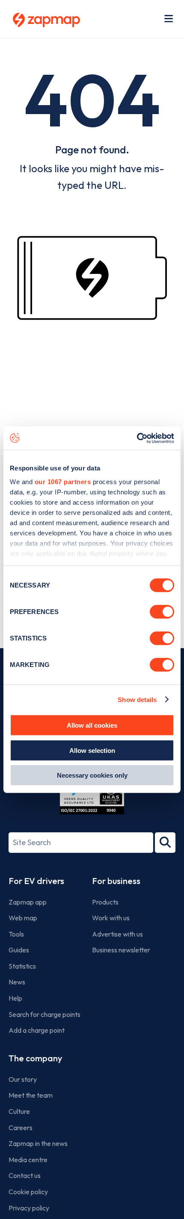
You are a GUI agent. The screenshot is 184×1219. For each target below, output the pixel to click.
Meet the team (31, 1095)
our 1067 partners (63, 481)
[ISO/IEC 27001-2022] (92, 794)
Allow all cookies (92, 725)
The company (35, 1058)
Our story (23, 1079)
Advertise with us (117, 934)
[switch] (162, 612)
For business (116, 880)
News (17, 982)
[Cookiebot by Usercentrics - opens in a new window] (136, 438)
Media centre (28, 1159)
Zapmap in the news (38, 1143)
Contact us (25, 1175)
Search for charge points (44, 1014)
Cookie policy (28, 1191)
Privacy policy (29, 1208)
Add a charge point (37, 1030)
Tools (16, 934)
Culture (19, 1111)
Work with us (111, 918)
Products (105, 902)
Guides (19, 950)
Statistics (22, 966)
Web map (23, 918)
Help (15, 998)
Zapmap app (28, 902)
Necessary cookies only (92, 775)
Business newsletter (121, 950)
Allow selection (92, 750)
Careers (21, 1127)
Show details (137, 699)
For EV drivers (36, 880)
